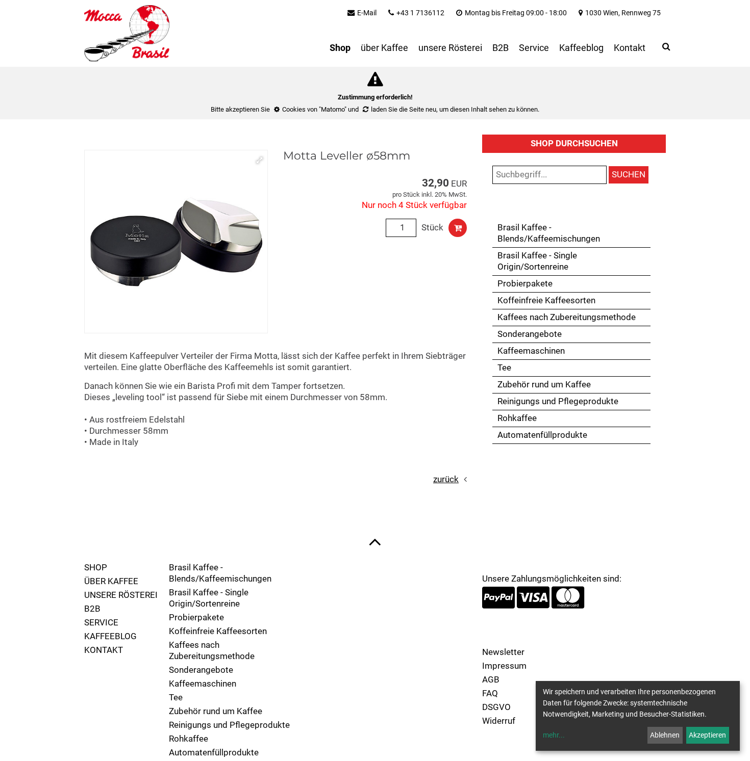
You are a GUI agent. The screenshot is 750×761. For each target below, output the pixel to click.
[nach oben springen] (375, 541)
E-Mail (367, 13)
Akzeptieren (707, 735)
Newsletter (503, 652)
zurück (446, 479)
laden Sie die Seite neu (403, 109)
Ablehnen (665, 735)
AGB (490, 680)
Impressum (504, 666)
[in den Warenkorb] (457, 228)
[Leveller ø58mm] (176, 241)
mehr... (554, 735)
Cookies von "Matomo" (314, 109)
